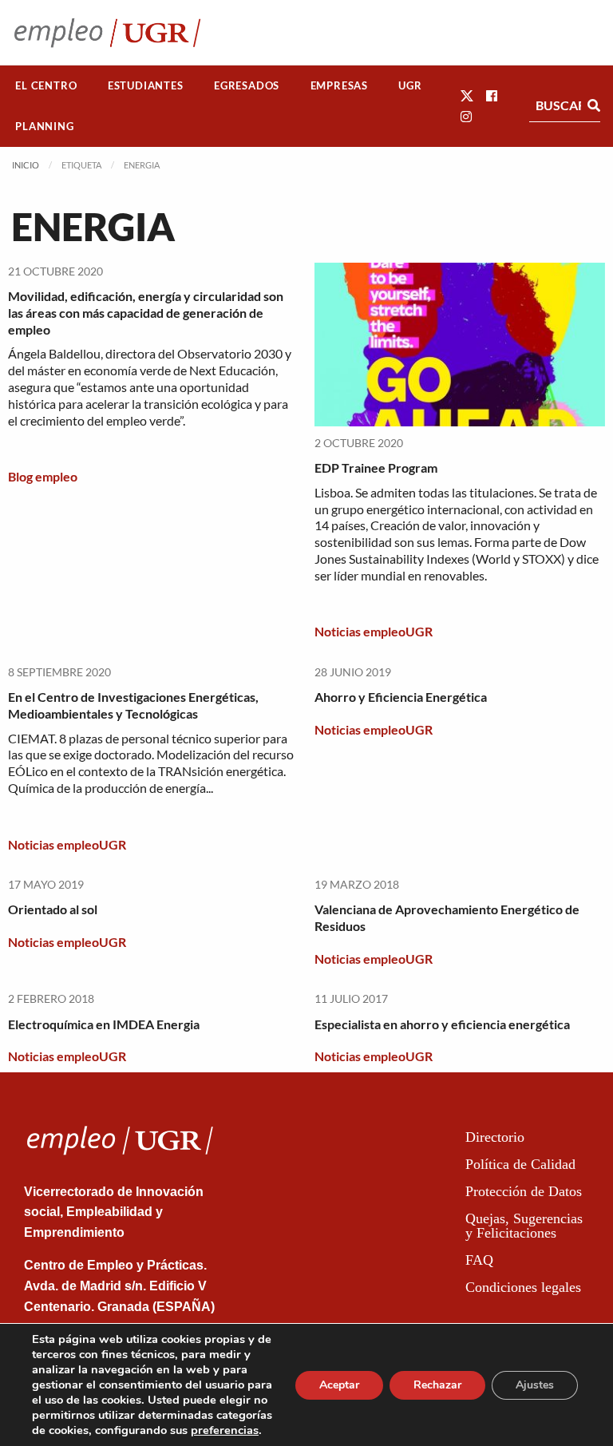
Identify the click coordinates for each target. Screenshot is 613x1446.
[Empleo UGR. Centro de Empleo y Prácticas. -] (107, 32)
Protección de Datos (523, 1191)
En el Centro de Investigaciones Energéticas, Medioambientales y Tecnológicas (133, 705)
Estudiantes (146, 85)
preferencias (225, 1430)
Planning (44, 126)
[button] (467, 95)
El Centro (46, 85)
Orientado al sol (52, 909)
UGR (409, 85)
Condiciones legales (523, 1287)
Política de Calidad (520, 1164)
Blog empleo (42, 476)
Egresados (246, 85)
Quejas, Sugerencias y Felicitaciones (524, 1225)
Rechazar (437, 1385)
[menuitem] (46, 85)
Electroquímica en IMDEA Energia (104, 1024)
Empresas (339, 85)
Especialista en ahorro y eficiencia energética (442, 1024)
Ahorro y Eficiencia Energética (400, 696)
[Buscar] (593, 105)
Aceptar (339, 1385)
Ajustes (535, 1385)
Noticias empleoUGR (373, 631)
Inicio (25, 165)
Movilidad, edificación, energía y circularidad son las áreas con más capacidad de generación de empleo (145, 312)
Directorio (494, 1137)
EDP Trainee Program (375, 467)
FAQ (479, 1260)
